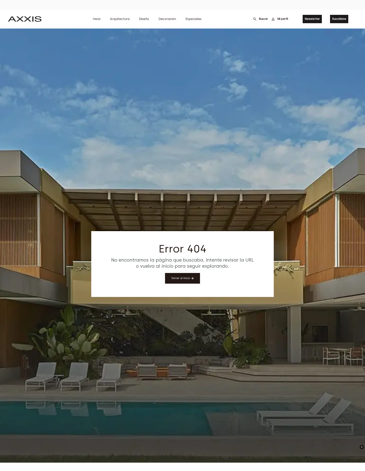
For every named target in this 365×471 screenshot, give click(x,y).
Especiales (194, 19)
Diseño (144, 19)
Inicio (97, 19)
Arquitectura (119, 19)
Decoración (167, 19)
